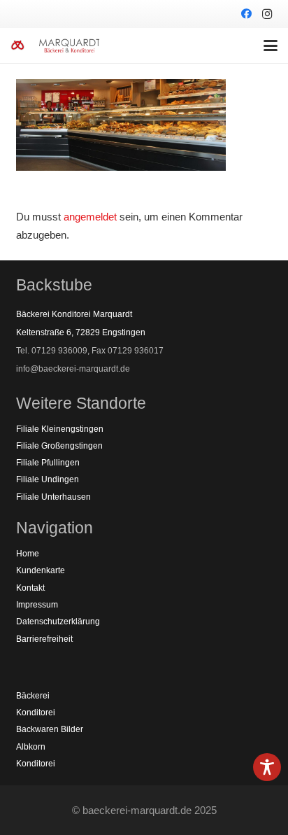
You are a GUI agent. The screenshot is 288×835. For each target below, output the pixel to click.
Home (27, 554)
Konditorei (35, 712)
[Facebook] (246, 13)
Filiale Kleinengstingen (59, 429)
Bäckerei (33, 696)
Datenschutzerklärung (58, 621)
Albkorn (30, 747)
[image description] (17, 45)
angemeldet (90, 217)
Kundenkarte (40, 570)
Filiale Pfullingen (48, 463)
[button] (270, 45)
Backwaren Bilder (49, 729)
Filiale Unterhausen (53, 497)
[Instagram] (267, 13)
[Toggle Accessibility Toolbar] (267, 767)
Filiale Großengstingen (59, 446)
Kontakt (30, 588)
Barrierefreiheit (44, 639)
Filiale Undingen (47, 479)
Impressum (37, 605)
